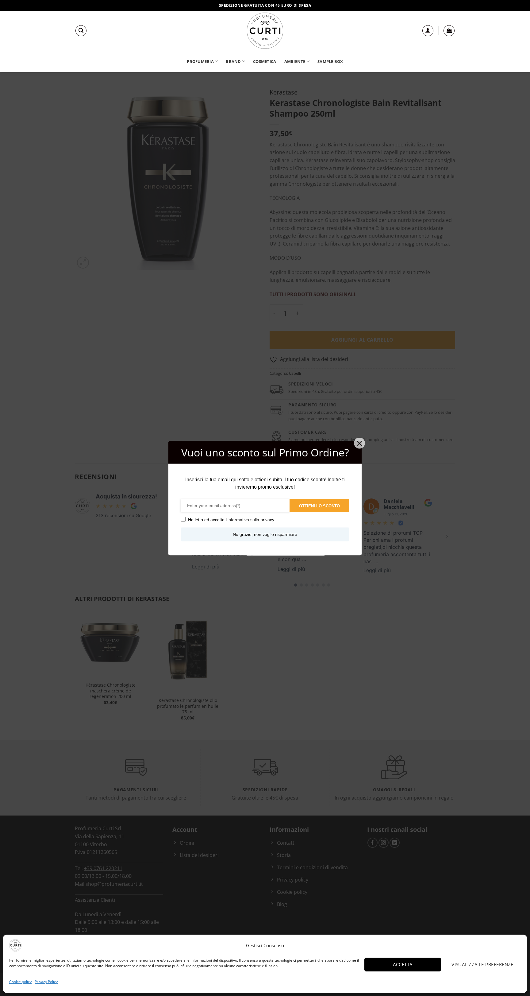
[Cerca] (80, 30)
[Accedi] (427, 30)
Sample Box (330, 61)
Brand (233, 61)
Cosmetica (264, 61)
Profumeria (200, 61)
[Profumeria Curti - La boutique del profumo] (265, 31)
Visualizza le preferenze (482, 964)
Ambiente (294, 61)
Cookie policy (20, 981)
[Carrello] (449, 30)
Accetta (402, 964)
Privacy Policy (46, 981)
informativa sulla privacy (251, 519)
